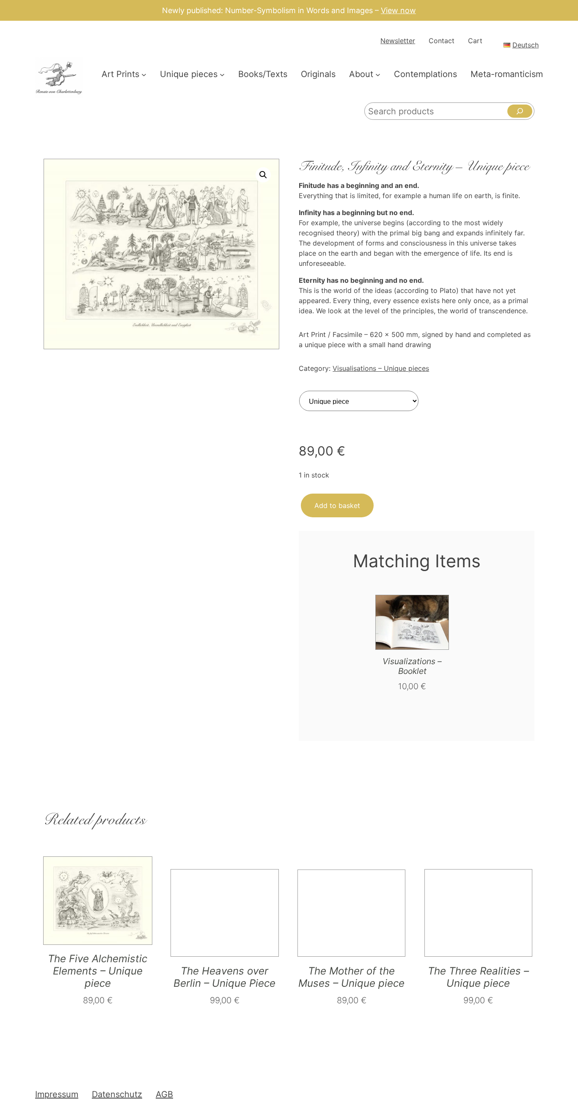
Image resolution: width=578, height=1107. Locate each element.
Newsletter (397, 40)
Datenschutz (117, 1094)
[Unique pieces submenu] (222, 74)
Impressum (56, 1094)
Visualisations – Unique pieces (381, 368)
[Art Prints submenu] (143, 74)
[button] (263, 174)
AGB (164, 1094)
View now (398, 10)
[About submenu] (377, 74)
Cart (475, 40)
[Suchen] (519, 111)
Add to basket (337, 505)
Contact (441, 40)
